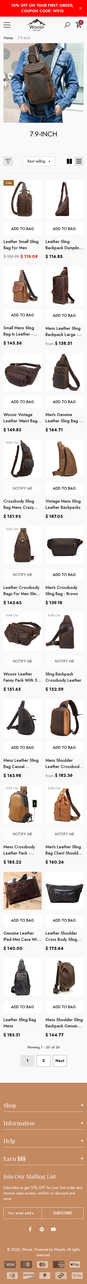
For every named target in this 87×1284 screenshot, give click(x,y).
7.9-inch (24, 38)
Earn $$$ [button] (14, 1158)
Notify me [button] (22, 488)
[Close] (80, 8)
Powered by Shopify (49, 1249)
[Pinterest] (42, 1229)
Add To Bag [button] (64, 228)
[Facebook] (30, 1229)
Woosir (27, 1249)
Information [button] (19, 1123)
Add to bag (22, 228)
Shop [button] (9, 1105)
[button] (67, 24)
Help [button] (9, 1140)
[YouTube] (53, 1229)
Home (8, 38)
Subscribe (62, 1213)
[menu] (6, 24)
